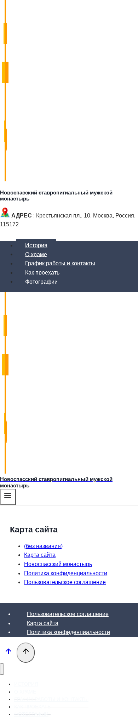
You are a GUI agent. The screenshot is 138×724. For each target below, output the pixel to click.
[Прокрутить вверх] (8, 653)
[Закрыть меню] (2, 669)
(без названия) (43, 546)
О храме (36, 254)
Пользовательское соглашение (65, 582)
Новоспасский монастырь (58, 564)
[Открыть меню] (8, 497)
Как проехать (42, 273)
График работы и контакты (60, 263)
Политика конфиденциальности (65, 573)
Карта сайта (40, 555)
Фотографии (41, 281)
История (36, 245)
